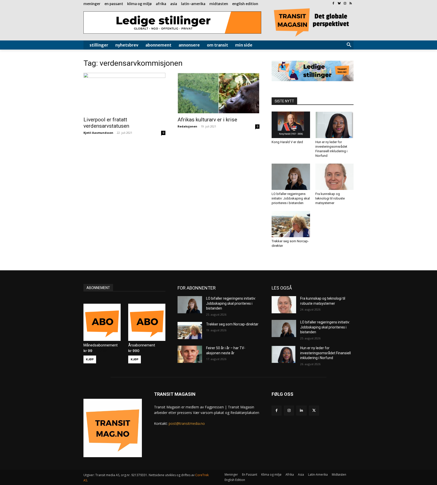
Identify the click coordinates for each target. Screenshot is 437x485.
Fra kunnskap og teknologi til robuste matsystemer (330, 198)
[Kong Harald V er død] (291, 125)
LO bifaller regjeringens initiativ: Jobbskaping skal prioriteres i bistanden (291, 198)
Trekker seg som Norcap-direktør (232, 324)
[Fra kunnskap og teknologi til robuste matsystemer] (334, 177)
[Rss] (351, 4)
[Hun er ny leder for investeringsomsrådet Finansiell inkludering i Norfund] (334, 125)
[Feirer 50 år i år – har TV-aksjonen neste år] (190, 354)
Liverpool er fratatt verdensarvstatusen (106, 123)
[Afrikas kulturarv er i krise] (218, 93)
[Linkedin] (301, 410)
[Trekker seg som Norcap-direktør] (291, 224)
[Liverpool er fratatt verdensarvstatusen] (124, 93)
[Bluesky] (339, 4)
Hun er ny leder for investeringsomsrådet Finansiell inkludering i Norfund (325, 353)
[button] (349, 45)
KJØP (90, 359)
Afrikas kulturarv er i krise (207, 120)
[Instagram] (345, 4)
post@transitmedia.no (187, 423)
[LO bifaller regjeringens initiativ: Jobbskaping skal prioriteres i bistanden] (291, 177)
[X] (314, 410)
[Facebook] (333, 4)
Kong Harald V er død (287, 142)
